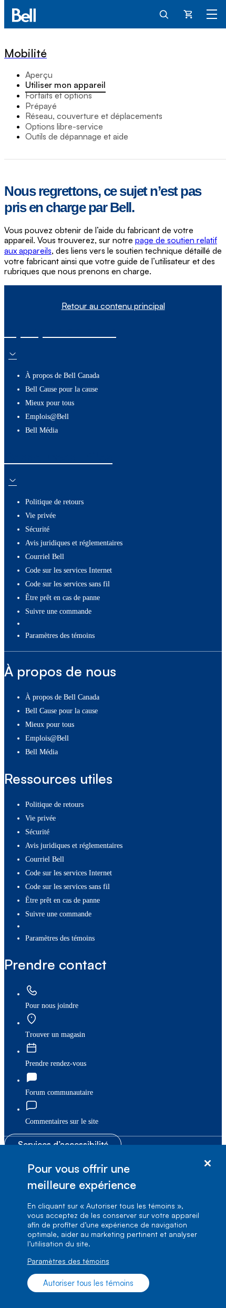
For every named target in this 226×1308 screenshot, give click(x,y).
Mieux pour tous (49, 403)
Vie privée (40, 516)
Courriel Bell (44, 557)
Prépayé (41, 106)
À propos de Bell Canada (62, 376)
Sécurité (37, 529)
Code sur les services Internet (68, 570)
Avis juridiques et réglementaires (73, 543)
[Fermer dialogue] (207, 1163)
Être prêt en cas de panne (62, 598)
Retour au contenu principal (113, 306)
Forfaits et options (58, 95)
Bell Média (41, 430)
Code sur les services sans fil (67, 584)
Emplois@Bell (47, 417)
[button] (61, 1121)
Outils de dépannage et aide (76, 136)
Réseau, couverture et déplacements (93, 116)
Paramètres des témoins (68, 1260)
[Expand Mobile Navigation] (211, 13)
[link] (31, 990)
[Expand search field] (164, 13)
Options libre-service (64, 126)
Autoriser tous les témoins (88, 1283)
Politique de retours (54, 502)
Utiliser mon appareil (65, 84)
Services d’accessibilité (63, 1144)
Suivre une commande (58, 611)
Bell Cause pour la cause (61, 389)
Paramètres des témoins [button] (60, 636)
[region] (113, 1226)
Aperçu (39, 74)
